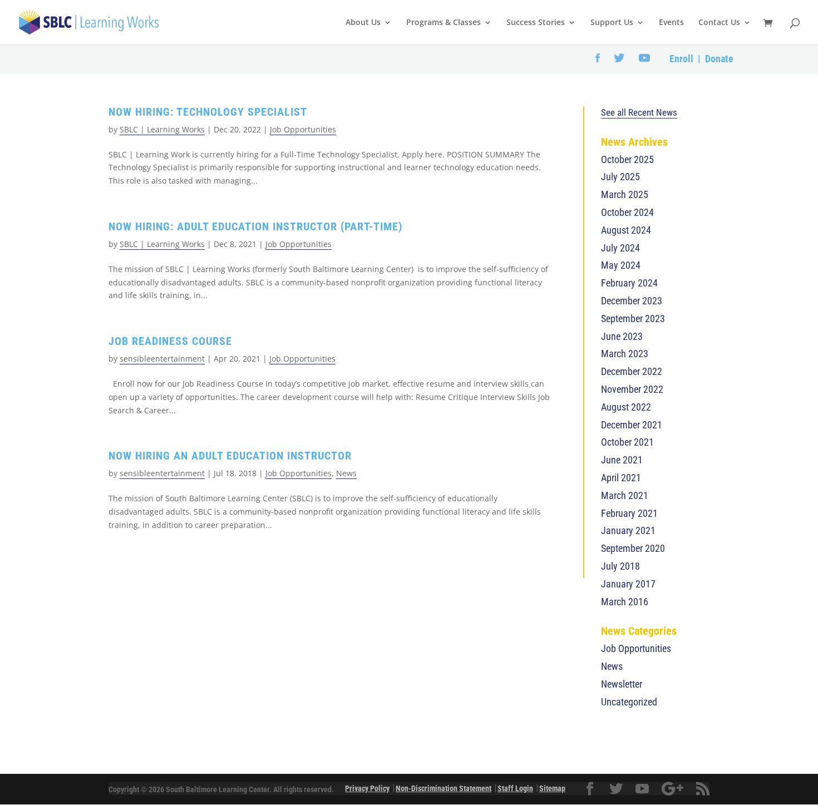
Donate (719, 59)
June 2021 (622, 460)
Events (671, 22)
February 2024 (629, 283)
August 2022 (626, 407)
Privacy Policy (367, 788)
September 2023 (633, 318)
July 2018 (620, 566)
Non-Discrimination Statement (443, 788)
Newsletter (621, 684)
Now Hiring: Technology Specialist (208, 111)
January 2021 (628, 530)
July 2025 (620, 176)
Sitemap (552, 788)
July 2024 (620, 248)
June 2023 (622, 336)
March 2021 (624, 495)
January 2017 (628, 584)
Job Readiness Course (170, 341)
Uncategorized (629, 702)
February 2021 (629, 513)
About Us (363, 22)
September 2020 (633, 548)
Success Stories (535, 22)
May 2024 (620, 265)
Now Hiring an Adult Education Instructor (230, 455)
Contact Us (719, 22)
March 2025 (624, 194)
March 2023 (624, 353)
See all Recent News (639, 112)
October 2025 (627, 159)
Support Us (611, 22)
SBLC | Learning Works (162, 129)
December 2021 (631, 425)
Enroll (681, 59)
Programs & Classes (443, 22)
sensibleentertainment (162, 358)
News (346, 473)
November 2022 (632, 389)
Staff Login (515, 788)
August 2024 (626, 230)
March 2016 (624, 602)
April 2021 (621, 477)
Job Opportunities (303, 129)
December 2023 (631, 301)
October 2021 (627, 442)
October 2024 (627, 212)
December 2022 (631, 371)
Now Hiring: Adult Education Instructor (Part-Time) (255, 226)
